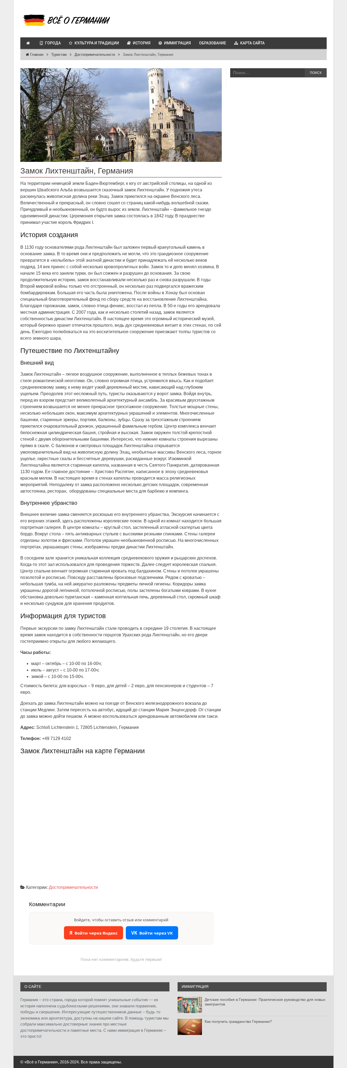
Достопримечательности (95, 55)
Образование (212, 43)
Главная (36, 55)
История (141, 43)
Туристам (59, 55)
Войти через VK (152, 933)
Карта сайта (252, 43)
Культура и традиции (97, 43)
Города (53, 43)
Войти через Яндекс (93, 933)
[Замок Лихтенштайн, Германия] (121, 115)
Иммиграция (177, 43)
